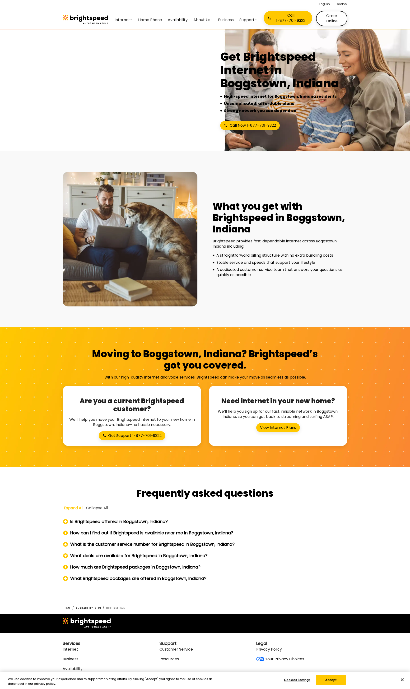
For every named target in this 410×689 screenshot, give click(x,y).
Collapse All (97, 508)
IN (99, 608)
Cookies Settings (297, 680)
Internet (70, 649)
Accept (331, 680)
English (324, 4)
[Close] (402, 679)
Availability (84, 608)
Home (66, 608)
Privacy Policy (269, 649)
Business (70, 659)
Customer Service (176, 649)
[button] (205, 521)
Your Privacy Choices (284, 659)
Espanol (341, 4)
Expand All (73, 508)
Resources (169, 659)
